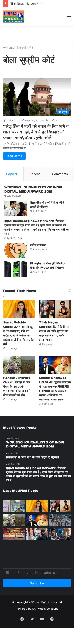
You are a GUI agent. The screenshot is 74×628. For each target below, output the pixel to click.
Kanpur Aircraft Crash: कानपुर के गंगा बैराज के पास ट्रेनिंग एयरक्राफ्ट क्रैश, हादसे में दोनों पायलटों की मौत (16, 386)
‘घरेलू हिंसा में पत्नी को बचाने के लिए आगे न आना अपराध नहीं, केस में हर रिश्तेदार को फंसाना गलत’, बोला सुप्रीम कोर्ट (35, 132)
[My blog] (13, 16)
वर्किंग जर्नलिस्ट (38, 245)
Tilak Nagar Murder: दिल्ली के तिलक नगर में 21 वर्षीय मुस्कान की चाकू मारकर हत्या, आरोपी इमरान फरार (54, 331)
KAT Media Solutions (45, 608)
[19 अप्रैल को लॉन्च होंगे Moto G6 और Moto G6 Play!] (15, 269)
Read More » (14, 156)
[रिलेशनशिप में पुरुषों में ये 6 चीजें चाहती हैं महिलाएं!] (15, 208)
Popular (11, 174)
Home (10, 47)
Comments (60, 174)
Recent (35, 174)
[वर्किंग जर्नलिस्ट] (15, 250)
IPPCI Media (13, 120)
